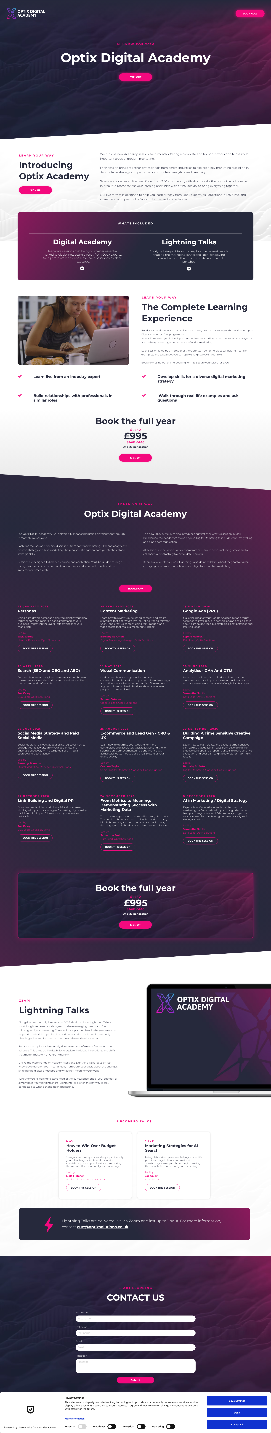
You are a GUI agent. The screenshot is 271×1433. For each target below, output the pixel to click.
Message (81, 1355)
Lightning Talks (189, 242)
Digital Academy (82, 242)
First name (82, 1312)
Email (79, 1341)
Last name (81, 1327)
